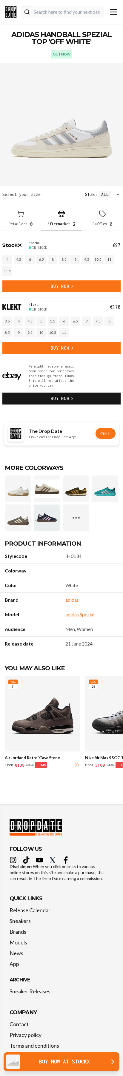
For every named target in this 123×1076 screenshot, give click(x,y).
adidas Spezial (79, 614)
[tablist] (61, 219)
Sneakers (20, 921)
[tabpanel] (61, 322)
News (16, 953)
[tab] (20, 219)
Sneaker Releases (30, 991)
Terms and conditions (34, 1045)
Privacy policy (25, 1035)
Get (105, 433)
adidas (72, 600)
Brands (18, 931)
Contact (19, 1024)
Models (18, 942)
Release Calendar (30, 910)
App (14, 964)
